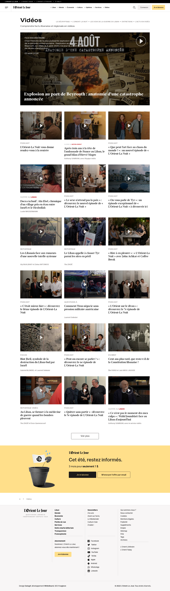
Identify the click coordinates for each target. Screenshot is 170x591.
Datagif (28, 586)
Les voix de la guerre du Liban (104, 22)
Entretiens (127, 22)
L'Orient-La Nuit (80, 22)
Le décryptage (63, 22)
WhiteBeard (49, 586)
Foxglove (62, 586)
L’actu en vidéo (142, 22)
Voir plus (85, 435)
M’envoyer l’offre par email (114, 474)
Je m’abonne (83, 474)
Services (58, 525)
